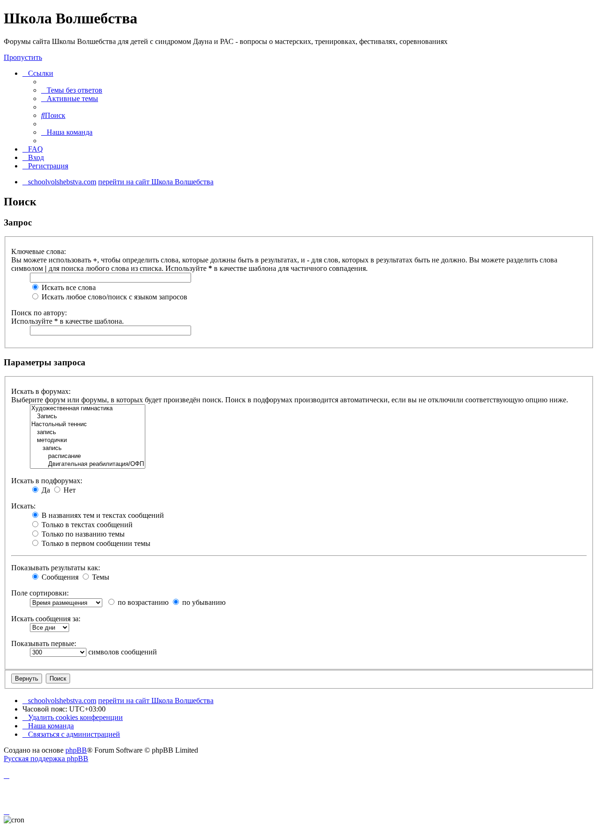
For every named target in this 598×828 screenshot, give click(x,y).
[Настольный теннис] (87, 425)
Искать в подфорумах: (46, 481)
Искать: (23, 506)
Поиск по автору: (39, 313)
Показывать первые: (43, 643)
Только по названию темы (82, 534)
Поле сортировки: (40, 593)
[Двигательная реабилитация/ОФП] (87, 464)
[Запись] (87, 417)
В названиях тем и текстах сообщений (102, 515)
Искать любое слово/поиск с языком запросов (113, 297)
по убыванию (203, 602)
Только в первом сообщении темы (95, 543)
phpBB (76, 750)
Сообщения (59, 577)
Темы (99, 577)
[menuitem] (71, 90)
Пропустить (23, 57)
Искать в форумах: (41, 391)
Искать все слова (68, 287)
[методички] (87, 440)
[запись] (87, 432)
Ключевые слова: (38, 251)
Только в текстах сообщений (86, 525)
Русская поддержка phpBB (46, 759)
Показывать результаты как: (55, 568)
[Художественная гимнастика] (87, 409)
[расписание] (87, 456)
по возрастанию (142, 602)
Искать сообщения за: (45, 619)
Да (45, 490)
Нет (69, 490)
